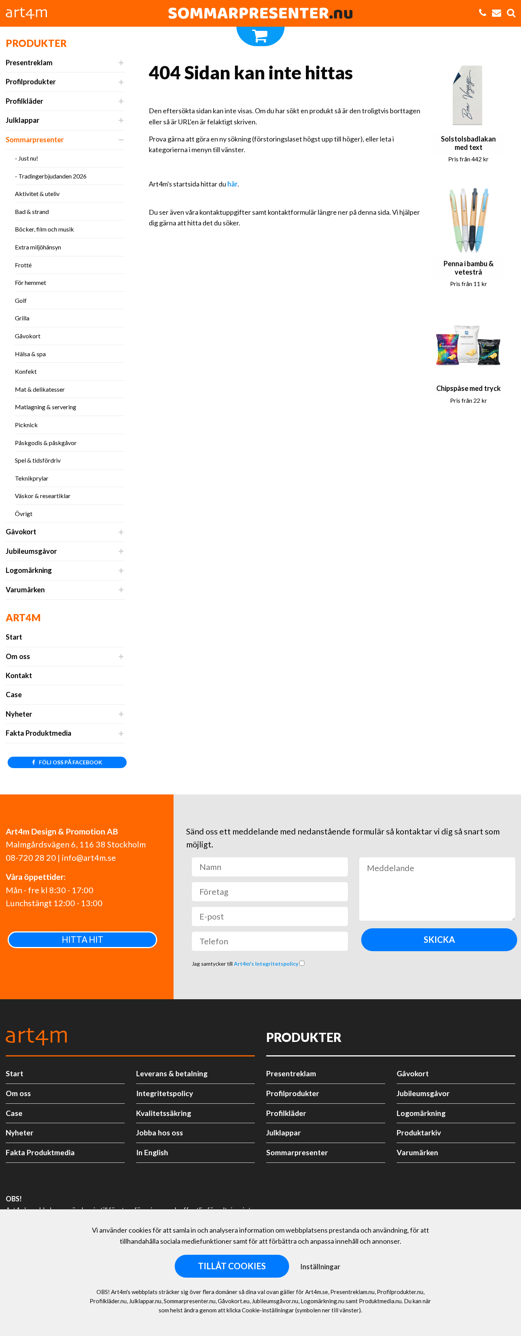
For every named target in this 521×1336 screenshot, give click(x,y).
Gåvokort (27, 335)
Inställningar (320, 1266)
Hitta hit (82, 939)
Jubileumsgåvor (31, 551)
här (232, 184)
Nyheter (19, 714)
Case (14, 694)
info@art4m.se (89, 858)
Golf (21, 300)
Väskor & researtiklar (43, 495)
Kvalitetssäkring (163, 1113)
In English (152, 1152)
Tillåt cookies (232, 1266)
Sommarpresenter (35, 139)
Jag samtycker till (245, 963)
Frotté (23, 264)
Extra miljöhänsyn (38, 247)
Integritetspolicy (164, 1093)
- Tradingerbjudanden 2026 (51, 176)
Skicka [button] (439, 939)
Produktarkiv (419, 1132)
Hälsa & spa (30, 353)
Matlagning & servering (45, 406)
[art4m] (30, 13)
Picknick (26, 424)
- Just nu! (26, 158)
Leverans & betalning (171, 1073)
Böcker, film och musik (44, 229)
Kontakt (19, 675)
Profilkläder (24, 101)
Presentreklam (29, 62)
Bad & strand (32, 211)
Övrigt (23, 513)
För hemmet (30, 282)
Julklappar (22, 120)
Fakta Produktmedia (38, 733)
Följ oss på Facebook (70, 762)
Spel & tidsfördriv (38, 460)
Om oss (18, 656)
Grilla (22, 318)
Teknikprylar (31, 478)
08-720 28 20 (31, 858)
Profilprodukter (31, 81)
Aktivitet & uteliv (37, 193)
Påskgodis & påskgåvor (46, 442)
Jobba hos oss (159, 1132)
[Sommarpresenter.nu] (260, 13)
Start (14, 637)
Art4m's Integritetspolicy (266, 963)
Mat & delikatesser (40, 389)
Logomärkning (29, 570)
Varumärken (25, 589)
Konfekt (26, 371)
